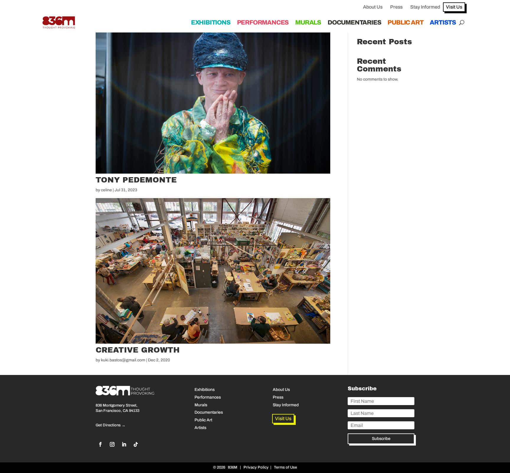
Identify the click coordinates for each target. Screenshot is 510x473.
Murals (308, 22)
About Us (372, 6)
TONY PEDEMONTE (136, 180)
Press (396, 6)
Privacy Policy (256, 467)
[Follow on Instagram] (112, 444)
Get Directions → (110, 425)
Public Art (405, 22)
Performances (263, 22)
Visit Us (454, 6)
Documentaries (354, 22)
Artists (443, 22)
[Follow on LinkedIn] (124, 444)
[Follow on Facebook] (100, 444)
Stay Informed (425, 6)
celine (106, 190)
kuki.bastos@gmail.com (123, 360)
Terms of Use (285, 467)
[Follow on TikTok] (135, 444)
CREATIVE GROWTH (138, 350)
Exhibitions (211, 22)
